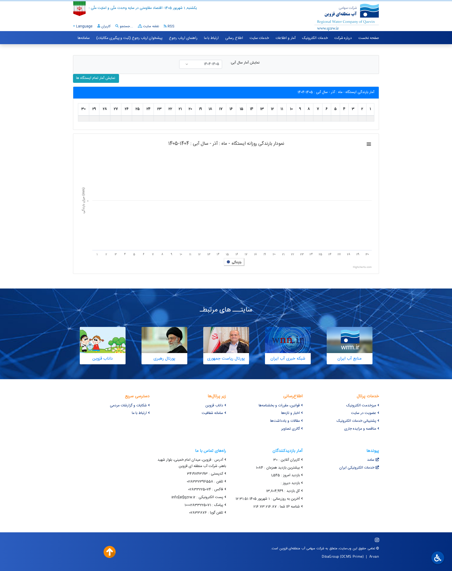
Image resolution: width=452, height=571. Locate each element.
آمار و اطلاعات (285, 38)
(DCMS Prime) (352, 556)
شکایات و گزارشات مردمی (128, 405)
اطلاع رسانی (234, 38)
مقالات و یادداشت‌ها (285, 421)
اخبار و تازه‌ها (290, 413)
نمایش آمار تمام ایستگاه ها (96, 78)
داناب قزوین (214, 405)
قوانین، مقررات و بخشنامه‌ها (279, 405)
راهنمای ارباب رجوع (183, 38)
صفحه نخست (368, 38)
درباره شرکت (343, 38)
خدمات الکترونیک (315, 38)
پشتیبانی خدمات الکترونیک (356, 421)
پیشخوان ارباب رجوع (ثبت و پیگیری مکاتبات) (129, 38)
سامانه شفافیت (212, 413)
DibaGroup (330, 556)
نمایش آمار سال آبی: (244, 63)
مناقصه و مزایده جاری (360, 429)
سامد (370, 460)
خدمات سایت (259, 38)
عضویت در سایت (363, 413)
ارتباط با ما (211, 38)
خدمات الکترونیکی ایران (356, 468)
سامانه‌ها (84, 38)
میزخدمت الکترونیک (361, 405)
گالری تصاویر (290, 429)
